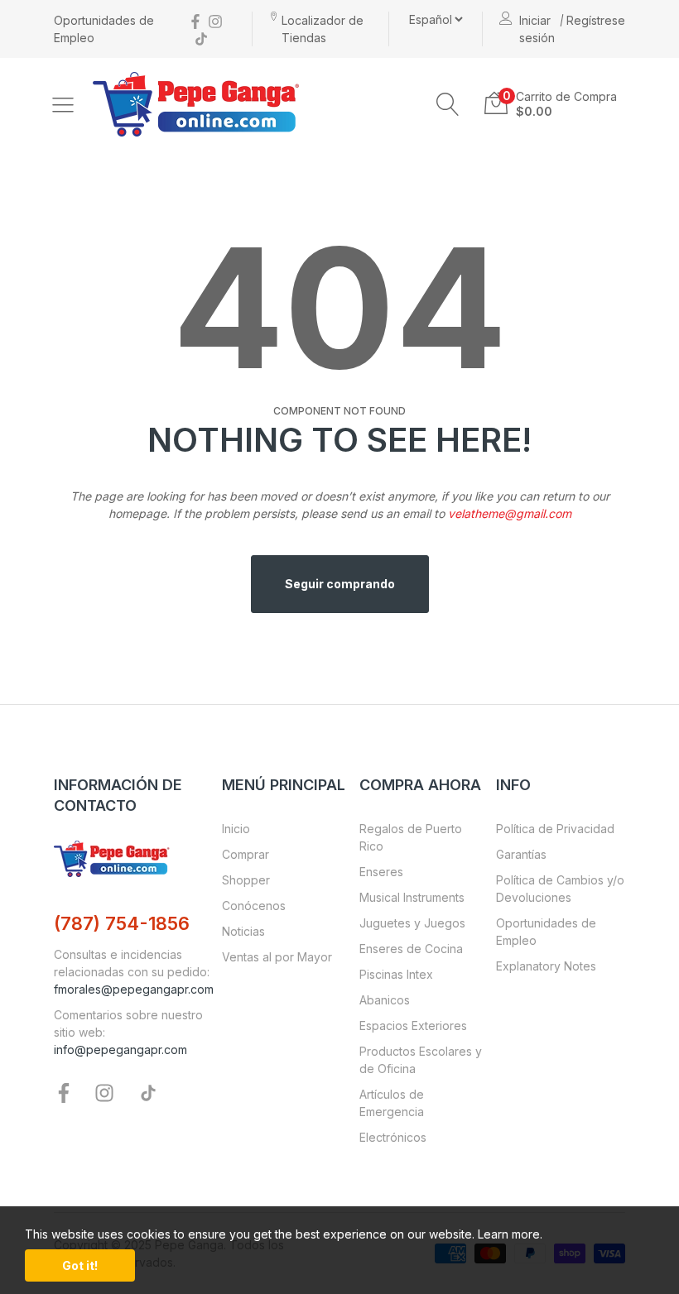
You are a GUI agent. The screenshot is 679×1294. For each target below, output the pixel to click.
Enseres (381, 872)
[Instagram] (215, 20)
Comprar (245, 854)
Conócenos (254, 906)
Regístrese (595, 20)
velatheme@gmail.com (509, 513)
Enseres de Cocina (411, 949)
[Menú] (63, 104)
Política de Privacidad (555, 829)
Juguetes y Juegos (412, 923)
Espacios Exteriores (413, 1025)
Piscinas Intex (396, 974)
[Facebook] (195, 20)
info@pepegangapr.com (120, 1049)
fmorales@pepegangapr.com (134, 989)
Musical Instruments (412, 897)
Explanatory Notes (546, 966)
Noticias (243, 931)
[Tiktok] (201, 38)
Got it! (80, 1265)
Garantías (521, 854)
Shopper (246, 880)
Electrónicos (392, 1137)
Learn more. (510, 1234)
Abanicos (384, 1000)
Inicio (236, 829)
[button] (448, 104)
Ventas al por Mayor (277, 957)
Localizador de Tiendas (323, 29)
